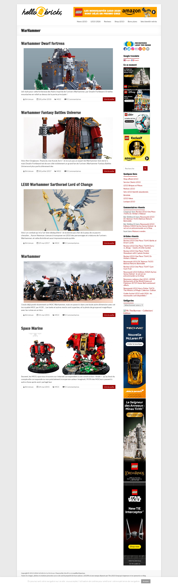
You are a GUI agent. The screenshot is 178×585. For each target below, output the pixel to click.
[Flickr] (136, 48)
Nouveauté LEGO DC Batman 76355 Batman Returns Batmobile (138, 219)
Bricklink (126, 195)
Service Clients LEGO (132, 182)
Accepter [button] (146, 581)
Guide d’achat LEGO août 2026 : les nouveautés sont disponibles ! (137, 294)
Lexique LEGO (129, 201)
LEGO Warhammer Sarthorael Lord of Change (57, 184)
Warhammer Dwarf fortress (43, 43)
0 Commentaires (74, 99)
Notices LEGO (129, 189)
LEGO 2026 (96, 21)
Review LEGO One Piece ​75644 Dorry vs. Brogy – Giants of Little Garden (138, 247)
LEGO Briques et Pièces (132, 185)
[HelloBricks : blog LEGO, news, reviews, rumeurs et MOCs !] (42, 7)
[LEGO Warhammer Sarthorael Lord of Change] (68, 190)
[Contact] (147, 48)
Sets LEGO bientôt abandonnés (135, 192)
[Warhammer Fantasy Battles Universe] (68, 118)
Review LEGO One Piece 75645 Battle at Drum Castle (139, 241)
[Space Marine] (68, 334)
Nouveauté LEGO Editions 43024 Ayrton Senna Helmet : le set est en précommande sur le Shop (139, 226)
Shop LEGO (119, 21)
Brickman (29, 99)
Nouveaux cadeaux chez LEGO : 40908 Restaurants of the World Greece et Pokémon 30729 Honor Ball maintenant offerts (139, 282)
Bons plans (132, 21)
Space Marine (32, 328)
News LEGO (82, 21)
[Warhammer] (68, 262)
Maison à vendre (138, 231)
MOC (59, 99)
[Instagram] (132, 48)
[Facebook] (125, 48)
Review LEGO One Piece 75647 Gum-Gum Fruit (138, 268)
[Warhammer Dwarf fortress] (68, 49)
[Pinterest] (140, 48)
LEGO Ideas (128, 198)
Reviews (107, 21)
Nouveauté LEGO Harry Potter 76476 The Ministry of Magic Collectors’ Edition (139, 289)
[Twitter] (129, 48)
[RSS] (144, 48)
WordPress (67, 573)
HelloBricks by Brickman (46, 573)
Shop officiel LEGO (130, 179)
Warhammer (30, 256)
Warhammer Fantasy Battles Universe (51, 112)
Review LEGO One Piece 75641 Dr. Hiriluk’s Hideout (139, 213)
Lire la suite (109, 99)
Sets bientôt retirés (149, 21)
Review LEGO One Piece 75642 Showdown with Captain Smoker (136, 252)
